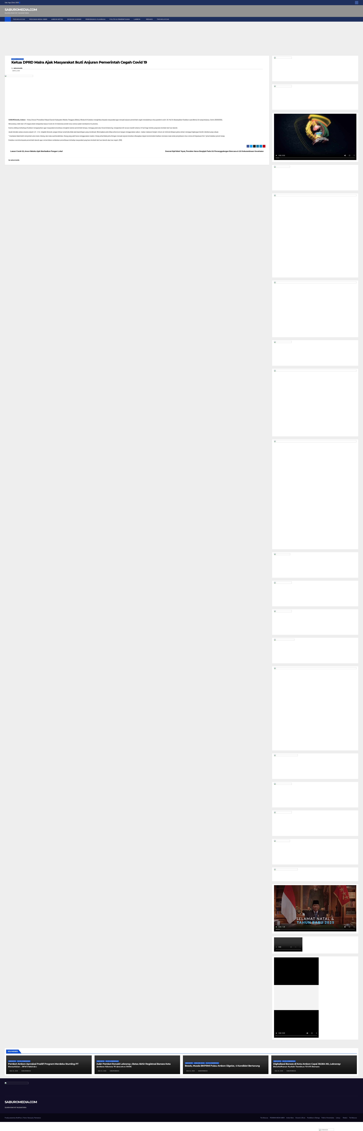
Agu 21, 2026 (102, 1071)
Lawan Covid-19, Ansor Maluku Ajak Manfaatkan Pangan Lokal (36, 151)
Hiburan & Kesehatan (17, 59)
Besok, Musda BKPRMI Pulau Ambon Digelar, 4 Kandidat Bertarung (222, 1065)
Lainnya (137, 19)
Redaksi (149, 19)
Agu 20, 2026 (279, 1071)
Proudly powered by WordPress (13, 1118)
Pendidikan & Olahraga (95, 19)
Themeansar (37, 1118)
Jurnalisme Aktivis (199, 1063)
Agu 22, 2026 (14, 1071)
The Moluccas (19, 19)
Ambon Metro (57, 19)
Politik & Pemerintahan (120, 19)
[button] (357, 19)
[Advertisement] (181, 36)
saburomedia (18, 68)
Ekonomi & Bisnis (74, 19)
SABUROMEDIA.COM (21, 10)
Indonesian (325, 1129)
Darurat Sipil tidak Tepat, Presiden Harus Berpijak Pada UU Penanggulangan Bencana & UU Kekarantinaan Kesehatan (214, 151)
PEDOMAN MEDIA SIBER (38, 19)
